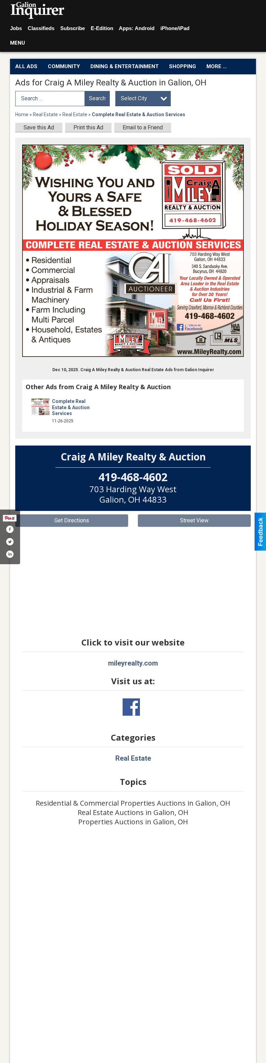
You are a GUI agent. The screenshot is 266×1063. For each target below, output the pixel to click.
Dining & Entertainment (124, 66)
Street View (194, 520)
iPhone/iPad (174, 28)
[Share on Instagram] (9, 554)
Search (97, 98)
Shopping (182, 66)
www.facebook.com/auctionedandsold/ (131, 707)
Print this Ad (88, 127)
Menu (17, 43)
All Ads (26, 66)
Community (64, 66)
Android (144, 28)
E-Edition (102, 28)
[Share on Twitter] (9, 542)
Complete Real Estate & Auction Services (71, 407)
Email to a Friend (143, 127)
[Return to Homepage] (37, 11)
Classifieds (41, 28)
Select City (134, 98)
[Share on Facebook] (9, 529)
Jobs (16, 28)
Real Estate (45, 114)
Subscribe (72, 28)
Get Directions (71, 520)
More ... (216, 66)
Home (21, 114)
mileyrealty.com (133, 663)
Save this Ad (39, 127)
